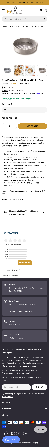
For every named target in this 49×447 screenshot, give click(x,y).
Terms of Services (34, 394)
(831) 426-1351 (14, 324)
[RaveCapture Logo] (11, 233)
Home (4, 26)
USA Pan (12, 83)
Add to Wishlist (9, 118)
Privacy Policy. (7, 396)
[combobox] (24, 19)
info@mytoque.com (16, 338)
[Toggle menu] (3, 10)
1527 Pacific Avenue (29, 370)
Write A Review (24, 263)
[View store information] (43, 212)
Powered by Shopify (30, 442)
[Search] (43, 19)
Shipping (5, 90)
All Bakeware (15, 26)
